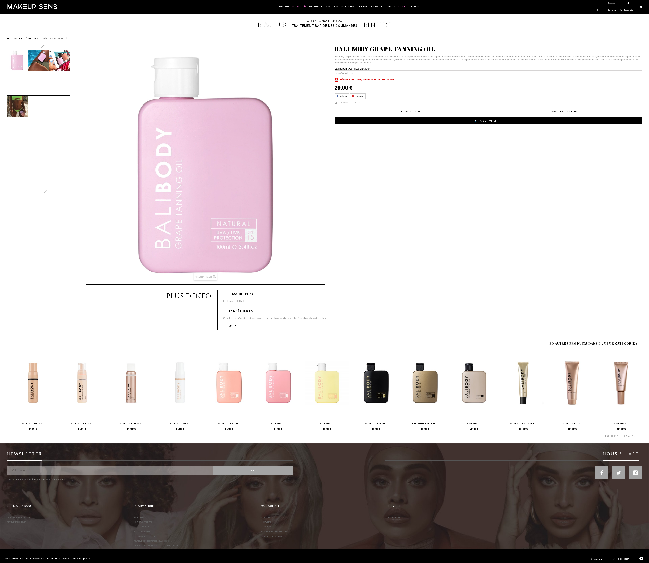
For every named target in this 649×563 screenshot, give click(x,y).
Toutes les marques (397, 517)
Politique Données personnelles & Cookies (153, 541)
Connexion (612, 10)
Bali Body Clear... (82, 423)
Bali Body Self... (180, 423)
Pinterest (358, 96)
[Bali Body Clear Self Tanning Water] (82, 383)
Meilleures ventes (142, 527)
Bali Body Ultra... (33, 423)
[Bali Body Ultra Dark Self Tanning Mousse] (33, 383)
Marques (19, 38)
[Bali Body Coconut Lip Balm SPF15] (523, 383)
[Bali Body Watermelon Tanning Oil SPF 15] (278, 383)
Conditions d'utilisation (145, 536)
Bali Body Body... (572, 423)
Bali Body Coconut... (523, 423)
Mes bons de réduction (271, 536)
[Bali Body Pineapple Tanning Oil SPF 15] (327, 383)
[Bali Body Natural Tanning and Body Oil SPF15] (425, 383)
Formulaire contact (16, 522)
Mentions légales (142, 531)
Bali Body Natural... (425, 423)
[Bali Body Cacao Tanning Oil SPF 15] (376, 383)
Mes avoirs (266, 522)
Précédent (611, 436)
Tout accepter (622, 559)
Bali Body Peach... (229, 423)
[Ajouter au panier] (13, 363)
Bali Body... (278, 423)
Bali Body (33, 38)
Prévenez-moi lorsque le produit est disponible (366, 79)
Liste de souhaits (626, 10)
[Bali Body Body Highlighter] (572, 383)
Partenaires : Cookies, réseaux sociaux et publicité (157, 546)
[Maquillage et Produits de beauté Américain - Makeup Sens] (32, 6)
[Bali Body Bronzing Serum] (621, 383)
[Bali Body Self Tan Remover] (180, 383)
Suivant (629, 436)
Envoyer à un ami (351, 103)
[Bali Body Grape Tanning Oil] (17, 60)
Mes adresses (267, 527)
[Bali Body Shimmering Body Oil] (474, 383)
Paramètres (598, 559)
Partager (342, 96)
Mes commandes (268, 517)
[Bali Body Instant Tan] (131, 383)
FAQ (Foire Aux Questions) (18, 517)
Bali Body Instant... (131, 423)
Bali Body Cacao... (376, 423)
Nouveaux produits (143, 522)
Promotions (139, 517)
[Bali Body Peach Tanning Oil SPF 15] (229, 383)
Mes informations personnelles (275, 531)
